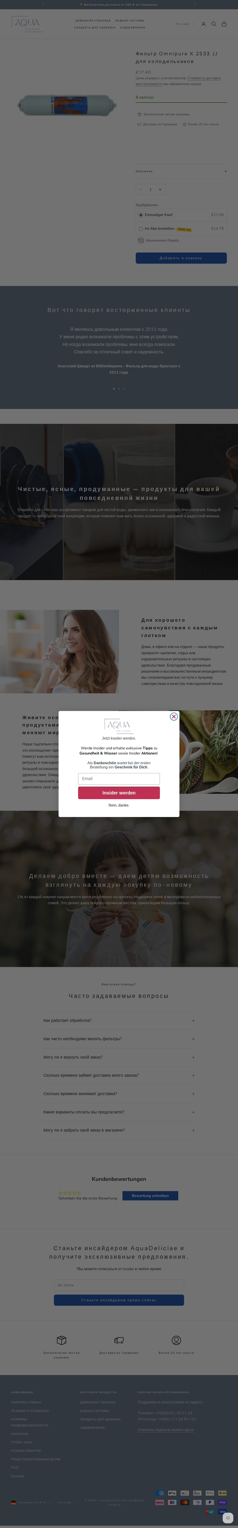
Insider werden (119, 792)
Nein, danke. (119, 805)
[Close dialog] (174, 716)
